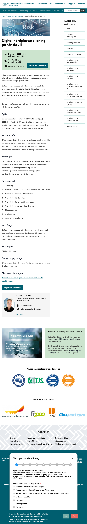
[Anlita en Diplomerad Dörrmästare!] (68, 380)
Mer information (36, 521)
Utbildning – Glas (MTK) (74, 103)
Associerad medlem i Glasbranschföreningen (35, 490)
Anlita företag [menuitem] (23, 11)
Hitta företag (33, 441)
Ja (66, 516)
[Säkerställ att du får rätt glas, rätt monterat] (36, 380)
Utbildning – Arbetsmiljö (72, 61)
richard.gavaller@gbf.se (30, 309)
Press (51, 4)
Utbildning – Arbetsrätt (72, 69)
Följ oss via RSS (78, 460)
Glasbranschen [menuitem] (57, 11)
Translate (81, 4)
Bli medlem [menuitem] (12, 11)
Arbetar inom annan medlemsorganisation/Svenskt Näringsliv (42, 493)
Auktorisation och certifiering (39, 444)
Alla (68, 29)
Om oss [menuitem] (4, 11)
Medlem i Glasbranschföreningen (30, 486)
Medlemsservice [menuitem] (46, 11)
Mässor (70, 48)
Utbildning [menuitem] (32, 11)
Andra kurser (72, 126)
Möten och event (74, 54)
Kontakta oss (60, 4)
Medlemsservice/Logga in (66, 444)
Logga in (71, 4)
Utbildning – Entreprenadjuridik (74, 86)
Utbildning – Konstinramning (74, 111)
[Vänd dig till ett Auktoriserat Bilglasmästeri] (18, 380)
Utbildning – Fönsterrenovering (74, 95)
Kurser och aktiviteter (27, 4)
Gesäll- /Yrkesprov (71, 35)
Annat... (19, 507)
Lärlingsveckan (73, 42)
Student (19, 500)
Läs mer (19, 314)
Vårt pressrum (61, 441)
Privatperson (21, 504)
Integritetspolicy (17, 444)
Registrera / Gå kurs (37, 65)
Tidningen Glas (61, 438)
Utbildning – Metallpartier (72, 119)
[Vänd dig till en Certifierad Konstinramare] (52, 380)
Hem (3, 16)
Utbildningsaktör (23, 497)
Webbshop (42, 4)
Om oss (13, 438)
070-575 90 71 (26, 306)
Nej (74, 516)
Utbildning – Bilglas (72, 77)
